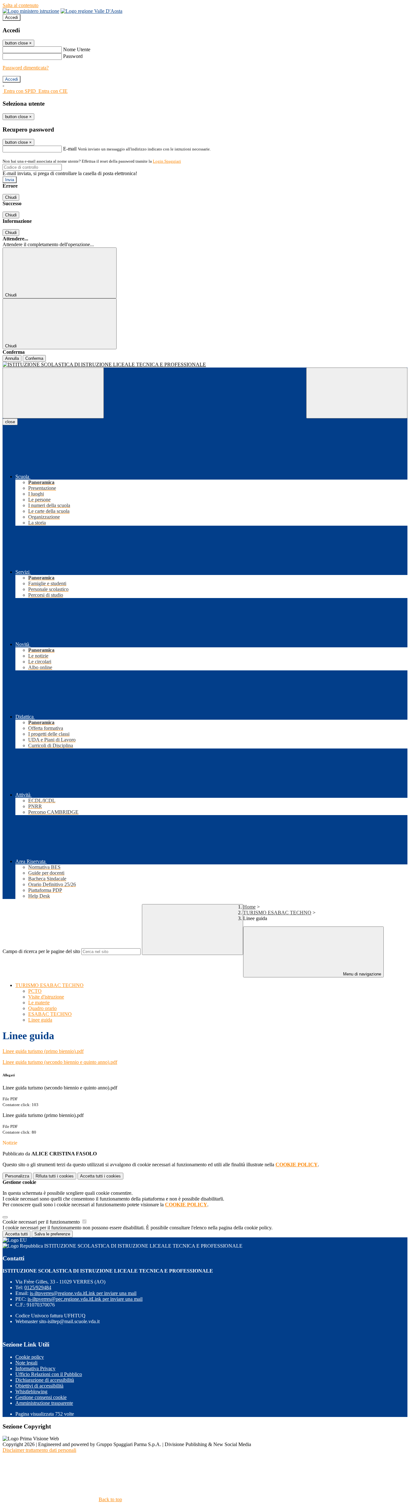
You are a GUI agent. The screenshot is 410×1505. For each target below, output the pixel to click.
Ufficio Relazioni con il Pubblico (48, 1374)
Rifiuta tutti (55, 1176)
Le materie (39, 1002)
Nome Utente (76, 49)
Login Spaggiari (167, 161)
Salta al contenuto (20, 5)
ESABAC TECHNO (50, 1014)
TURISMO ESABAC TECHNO (277, 912)
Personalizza (17, 1176)
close (10, 421)
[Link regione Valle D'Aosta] (91, 11)
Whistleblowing (31, 1391)
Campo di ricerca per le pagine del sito (41, 951)
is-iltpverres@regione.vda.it (83, 1293)
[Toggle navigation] (53, 393)
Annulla (12, 358)
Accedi (11, 17)
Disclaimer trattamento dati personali (39, 1450)
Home (249, 907)
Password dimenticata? (26, 67)
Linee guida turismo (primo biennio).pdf (43, 1051)
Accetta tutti (100, 1176)
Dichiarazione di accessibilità (44, 1380)
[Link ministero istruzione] (31, 11)
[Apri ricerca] (356, 393)
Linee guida (40, 1020)
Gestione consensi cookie (41, 1397)
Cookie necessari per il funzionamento (42, 1222)
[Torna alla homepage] (205, 365)
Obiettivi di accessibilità (39, 1385)
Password (73, 56)
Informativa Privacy (35, 1368)
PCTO (35, 991)
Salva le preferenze (52, 1234)
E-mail (70, 148)
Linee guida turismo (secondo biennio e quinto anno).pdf (60, 1062)
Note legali (26, 1362)
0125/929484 (37, 1287)
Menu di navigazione (361, 974)
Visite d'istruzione (46, 996)
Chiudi (11, 197)
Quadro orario (42, 1008)
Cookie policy (29, 1357)
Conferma (34, 358)
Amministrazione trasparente (44, 1403)
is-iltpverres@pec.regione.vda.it (85, 1299)
